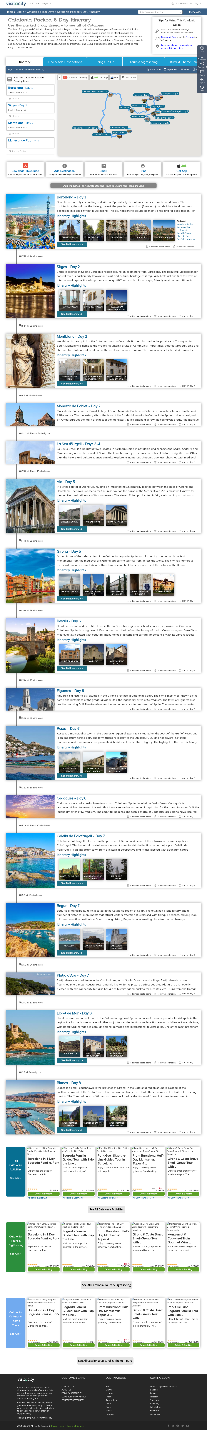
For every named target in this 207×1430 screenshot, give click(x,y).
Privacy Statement (71, 1393)
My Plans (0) (195, 12)
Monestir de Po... (25, 140)
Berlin (108, 1403)
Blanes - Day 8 (69, 1083)
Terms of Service (75, 1426)
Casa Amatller (183, 227)
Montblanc (20, 123)
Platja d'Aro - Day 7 (73, 975)
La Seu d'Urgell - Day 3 (78, 444)
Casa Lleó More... (185, 233)
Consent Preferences (73, 1400)
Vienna (109, 1390)
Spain (21, 11)
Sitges (17, 105)
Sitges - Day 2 (68, 267)
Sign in (198, 3)
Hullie (49, 689)
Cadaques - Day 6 (71, 798)
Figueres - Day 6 (70, 690)
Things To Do (104, 62)
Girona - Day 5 (69, 551)
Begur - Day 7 (68, 905)
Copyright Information (74, 1396)
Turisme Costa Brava (44, 974)
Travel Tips (181, 3)
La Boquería (182, 230)
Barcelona (20, 87)
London (109, 1393)
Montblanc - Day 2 (72, 336)
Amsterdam (111, 1400)
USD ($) (34, 3)
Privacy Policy (58, 1426)
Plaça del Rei (183, 236)
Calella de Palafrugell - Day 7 (81, 836)
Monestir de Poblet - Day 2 (78, 406)
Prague (109, 1396)
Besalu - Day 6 (69, 621)
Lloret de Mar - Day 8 (74, 1013)
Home (9, 11)
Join (191, 3)
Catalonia (33, 11)
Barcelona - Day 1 (71, 197)
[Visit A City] (26, 1379)
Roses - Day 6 (68, 728)
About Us (67, 1390)
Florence (110, 1414)
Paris (108, 1386)
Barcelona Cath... (185, 224)
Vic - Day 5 (66, 481)
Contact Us (68, 1386)
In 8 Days (48, 11)
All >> (38, 1197)
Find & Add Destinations (65, 62)
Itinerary (24, 62)
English (46, 3)
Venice (109, 1410)
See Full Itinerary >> (17, 92)
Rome (108, 1407)
